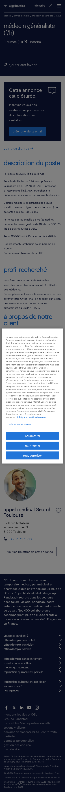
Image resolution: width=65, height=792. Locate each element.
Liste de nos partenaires (20, 424)
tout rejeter (32, 445)
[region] (32, 396)
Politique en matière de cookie (31, 417)
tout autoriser (32, 455)
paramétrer (32, 435)
